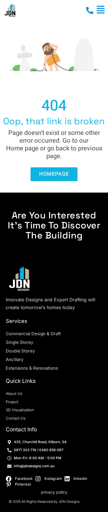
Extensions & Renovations (32, 368)
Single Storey (19, 342)
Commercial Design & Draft (33, 333)
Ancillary (14, 359)
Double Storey (20, 351)
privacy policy (54, 492)
